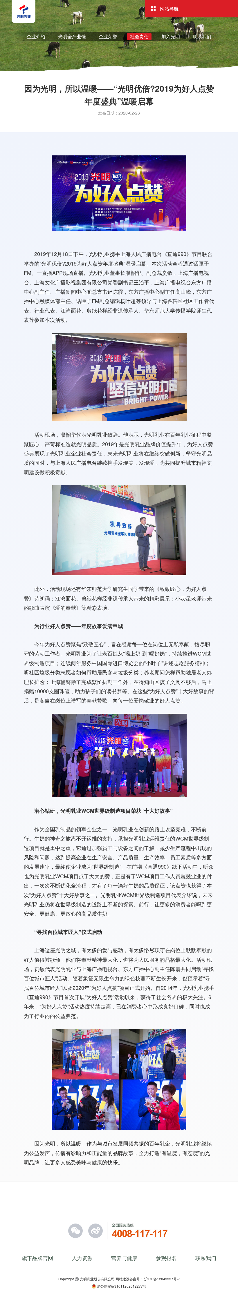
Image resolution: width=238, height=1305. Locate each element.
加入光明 (170, 36)
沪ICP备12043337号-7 (162, 1278)
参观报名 (166, 1258)
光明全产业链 (72, 36)
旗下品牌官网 (37, 1258)
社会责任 (139, 36)
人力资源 (82, 1258)
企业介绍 (36, 36)
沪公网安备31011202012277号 (121, 1286)
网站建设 (122, 1278)
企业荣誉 (108, 36)
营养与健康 (124, 1258)
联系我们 (202, 36)
